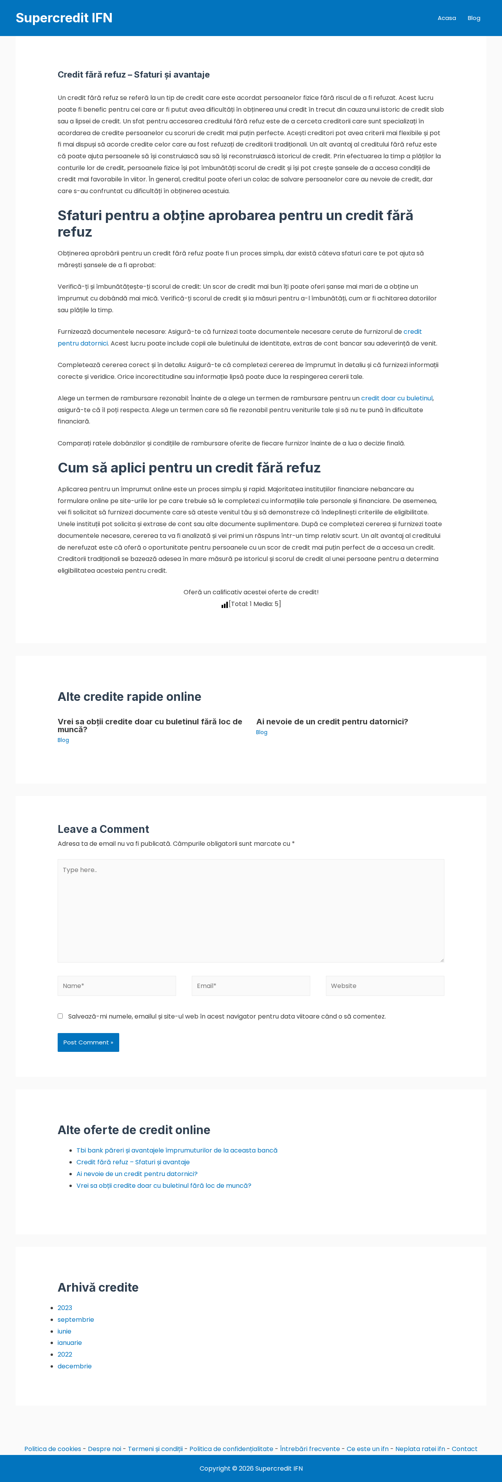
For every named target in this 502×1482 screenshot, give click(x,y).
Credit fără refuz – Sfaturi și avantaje (133, 1162)
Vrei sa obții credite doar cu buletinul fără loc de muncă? (150, 725)
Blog (474, 18)
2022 (65, 1354)
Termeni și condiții (155, 1448)
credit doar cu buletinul (397, 398)
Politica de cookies (52, 1448)
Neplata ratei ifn (420, 1448)
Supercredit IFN (64, 17)
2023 (65, 1307)
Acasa (447, 18)
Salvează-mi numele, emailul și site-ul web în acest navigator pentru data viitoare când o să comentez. (227, 1016)
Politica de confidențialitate (231, 1448)
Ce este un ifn (368, 1448)
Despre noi (104, 1448)
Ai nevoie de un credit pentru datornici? (332, 721)
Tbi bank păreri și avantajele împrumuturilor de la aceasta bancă (177, 1150)
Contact (465, 1448)
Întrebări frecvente (310, 1448)
